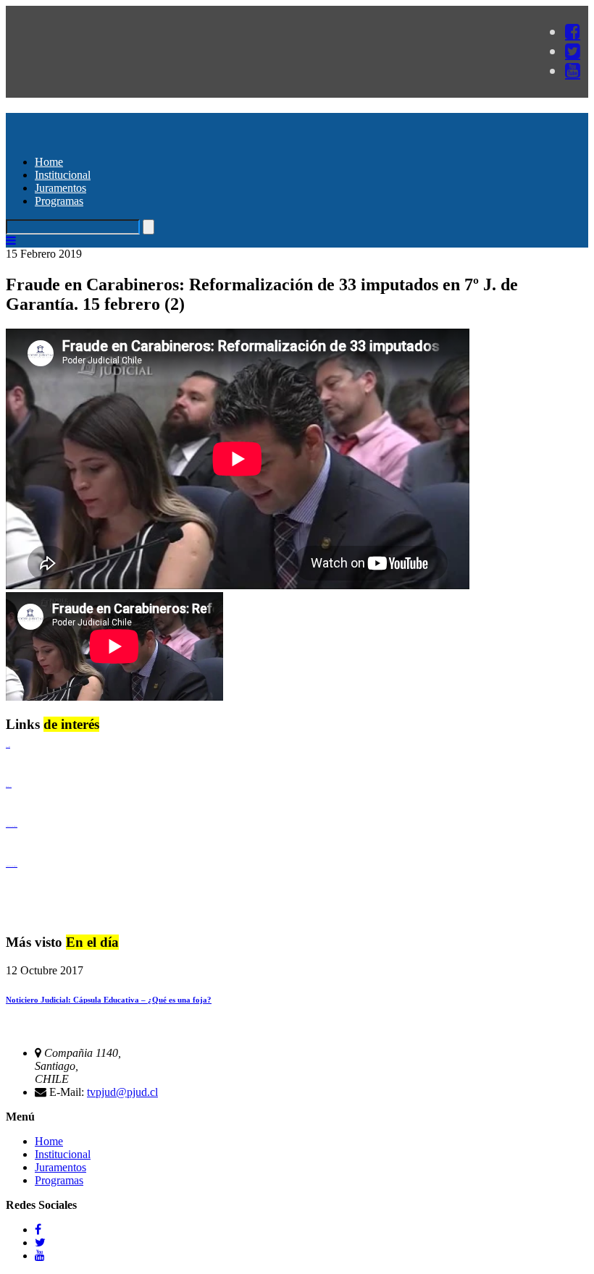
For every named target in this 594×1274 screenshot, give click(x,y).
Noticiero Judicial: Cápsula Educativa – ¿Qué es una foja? (109, 999)
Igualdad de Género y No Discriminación (11, 826)
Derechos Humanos (9, 786)
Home (49, 162)
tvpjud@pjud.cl (122, 1092)
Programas (59, 201)
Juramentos (60, 188)
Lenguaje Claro (8, 746)
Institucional (63, 175)
